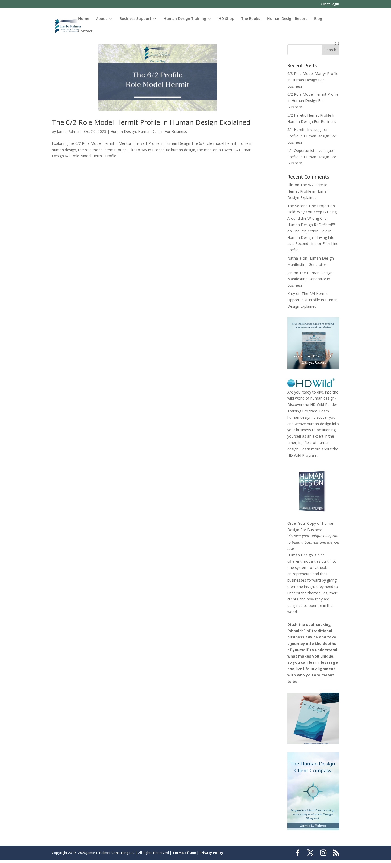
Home (83, 19)
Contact (85, 31)
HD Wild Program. (302, 455)
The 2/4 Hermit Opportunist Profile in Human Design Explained (312, 300)
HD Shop (226, 19)
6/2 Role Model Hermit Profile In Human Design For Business (313, 100)
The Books (250, 19)
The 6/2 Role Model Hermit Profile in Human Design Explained (151, 122)
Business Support (135, 19)
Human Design (123, 131)
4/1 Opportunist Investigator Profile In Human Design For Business (311, 157)
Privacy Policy (211, 852)
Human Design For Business (162, 131)
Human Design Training (185, 19)
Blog (318, 19)
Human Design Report (287, 19)
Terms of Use (184, 852)
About (101, 19)
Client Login (330, 4)
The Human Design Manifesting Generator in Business (309, 279)
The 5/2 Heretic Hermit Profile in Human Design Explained (308, 191)
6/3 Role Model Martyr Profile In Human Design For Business (312, 80)
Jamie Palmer (68, 131)
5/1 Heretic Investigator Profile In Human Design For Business (311, 136)
